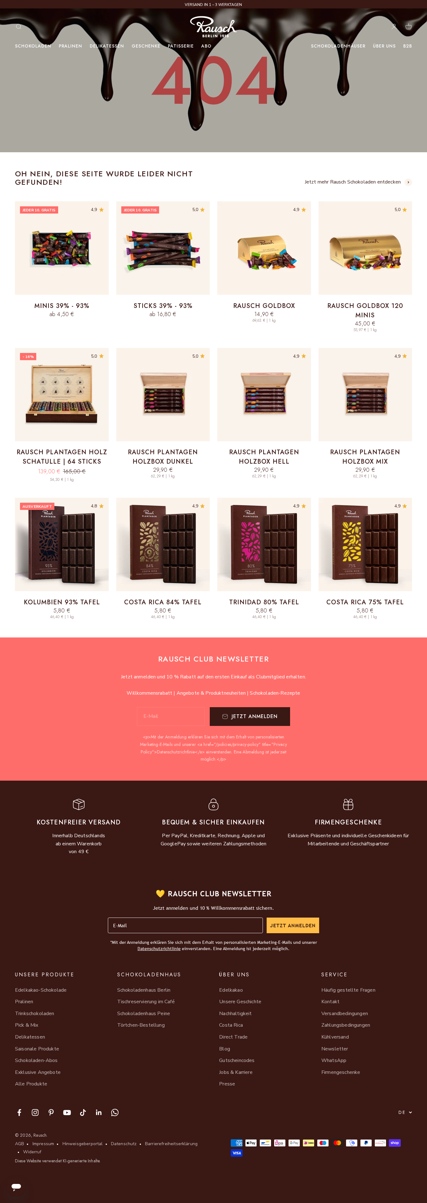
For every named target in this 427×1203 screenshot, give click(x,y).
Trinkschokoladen (34, 1013)
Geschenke (146, 46)
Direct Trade (233, 1037)
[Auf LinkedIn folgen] (99, 1112)
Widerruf (32, 1152)
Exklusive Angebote (38, 1072)
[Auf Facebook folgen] (19, 1112)
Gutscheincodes (236, 1060)
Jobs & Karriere (235, 1072)
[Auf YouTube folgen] (67, 1112)
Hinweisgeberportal (83, 1144)
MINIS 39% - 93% (61, 305)
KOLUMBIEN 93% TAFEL (62, 602)
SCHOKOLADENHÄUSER (338, 46)
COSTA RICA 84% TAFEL (163, 602)
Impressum (43, 1144)
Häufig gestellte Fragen (348, 990)
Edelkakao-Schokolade (41, 990)
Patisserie (181, 46)
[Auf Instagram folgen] (35, 1112)
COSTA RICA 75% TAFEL (365, 602)
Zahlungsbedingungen (345, 1025)
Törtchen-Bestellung (141, 1025)
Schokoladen (33, 46)
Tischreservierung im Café (146, 1001)
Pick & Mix (26, 1025)
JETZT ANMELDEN (293, 925)
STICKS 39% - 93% (163, 305)
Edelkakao (231, 990)
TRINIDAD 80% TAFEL (264, 602)
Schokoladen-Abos (36, 1060)
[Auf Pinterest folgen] (51, 1112)
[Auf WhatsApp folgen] (115, 1112)
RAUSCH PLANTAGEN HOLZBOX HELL (264, 457)
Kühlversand (335, 1037)
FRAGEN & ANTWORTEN (213, 4)
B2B (407, 46)
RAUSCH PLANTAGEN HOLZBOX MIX (365, 457)
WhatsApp (333, 1060)
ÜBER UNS (384, 46)
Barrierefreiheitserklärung (171, 1144)
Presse (227, 1083)
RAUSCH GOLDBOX (264, 305)
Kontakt (330, 1001)
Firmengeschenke (340, 1072)
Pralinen (70, 46)
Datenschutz (124, 1144)
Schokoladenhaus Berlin (144, 990)
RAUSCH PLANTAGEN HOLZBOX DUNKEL (163, 457)
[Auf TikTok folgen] (83, 1112)
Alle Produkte (31, 1083)
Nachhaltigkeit (235, 1013)
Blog (224, 1048)
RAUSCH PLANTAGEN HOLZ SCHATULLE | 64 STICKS (62, 457)
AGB (19, 1144)
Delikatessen (107, 46)
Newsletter (334, 1048)
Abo (206, 46)
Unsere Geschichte (240, 1001)
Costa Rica (231, 1025)
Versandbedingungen (344, 1013)
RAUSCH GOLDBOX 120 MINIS (365, 310)
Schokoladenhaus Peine (143, 1013)
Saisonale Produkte (37, 1048)
